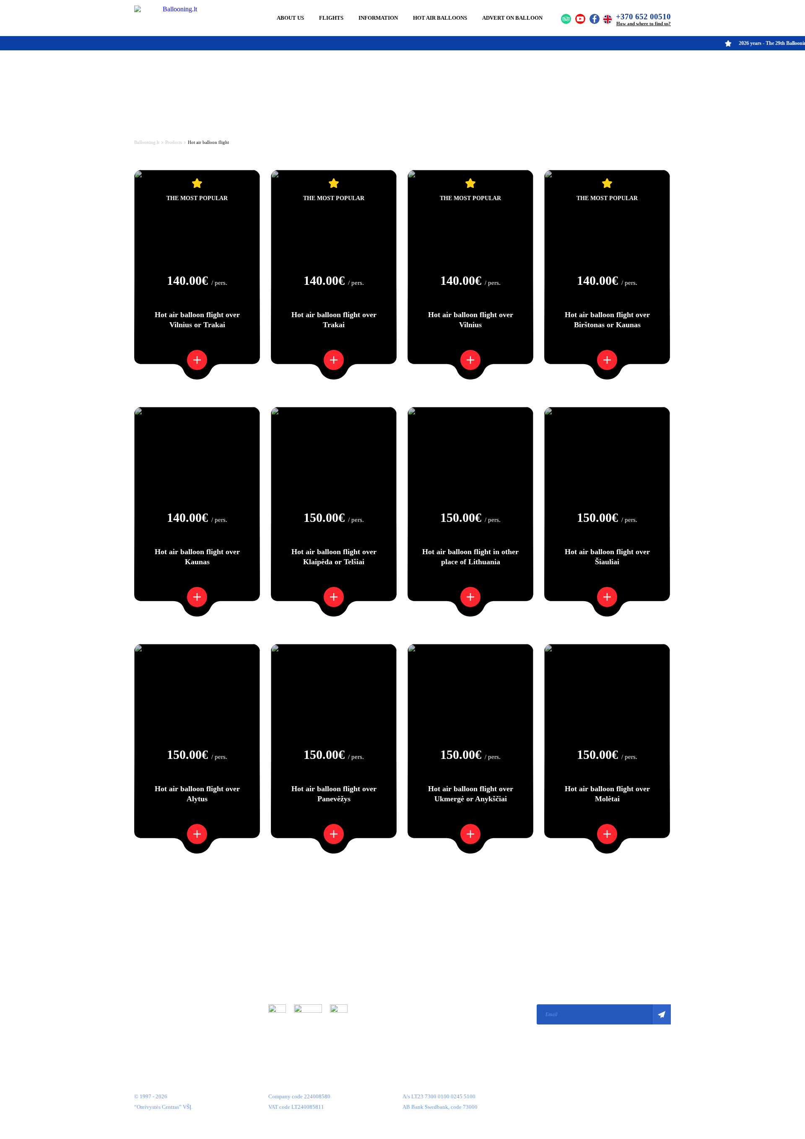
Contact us (146, 1019)
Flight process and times (161, 969)
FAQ (139, 1007)
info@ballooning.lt (424, 1014)
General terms (283, 944)
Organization (149, 944)
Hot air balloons (440, 18)
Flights (331, 18)
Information (378, 18)
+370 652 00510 (643, 16)
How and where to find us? (643, 23)
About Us (290, 18)
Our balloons (149, 982)
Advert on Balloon (512, 18)
